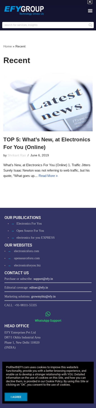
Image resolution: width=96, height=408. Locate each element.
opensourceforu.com (27, 258)
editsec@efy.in (38, 287)
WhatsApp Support (48, 320)
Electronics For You (29, 223)
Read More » (48, 176)
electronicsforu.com (26, 251)
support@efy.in (43, 278)
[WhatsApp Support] (48, 314)
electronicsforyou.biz (27, 265)
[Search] (90, 25)
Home (7, 46)
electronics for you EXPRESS (36, 237)
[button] (90, 10)
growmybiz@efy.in (43, 296)
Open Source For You (30, 230)
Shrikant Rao (17, 155)
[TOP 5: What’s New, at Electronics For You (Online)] (48, 102)
